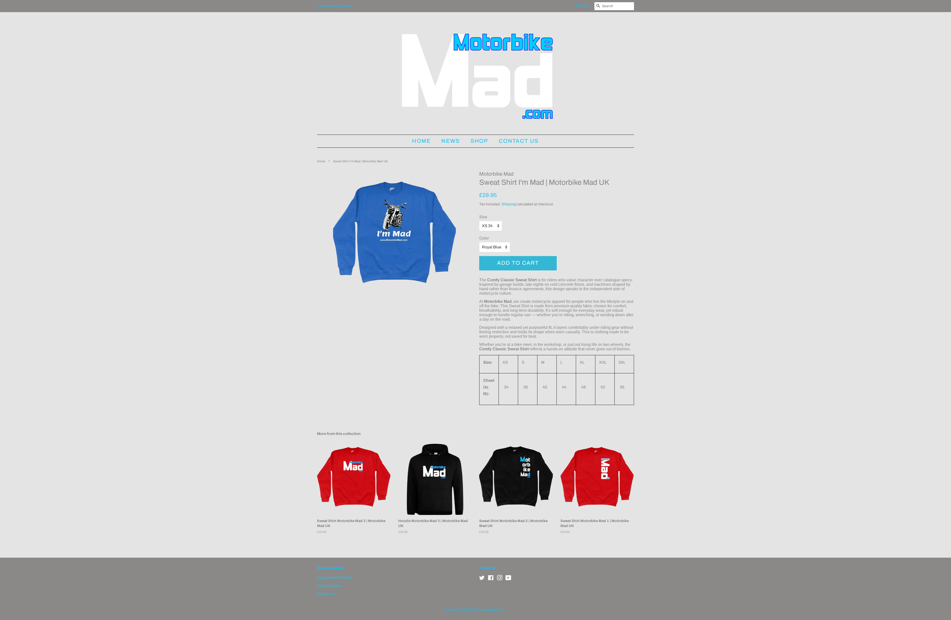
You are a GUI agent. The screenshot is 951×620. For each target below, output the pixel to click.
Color (484, 238)
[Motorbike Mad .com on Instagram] (499, 579)
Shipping (509, 204)
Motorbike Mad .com (489, 610)
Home (421, 141)
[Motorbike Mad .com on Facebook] (491, 579)
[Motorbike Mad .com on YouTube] (508, 579)
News (450, 141)
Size (483, 217)
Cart (585, 6)
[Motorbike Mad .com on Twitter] (482, 579)
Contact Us (519, 141)
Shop (479, 141)
